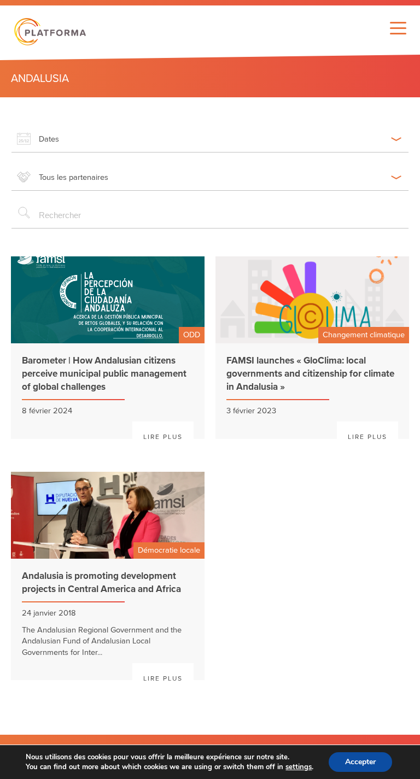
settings (298, 767)
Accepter (360, 762)
